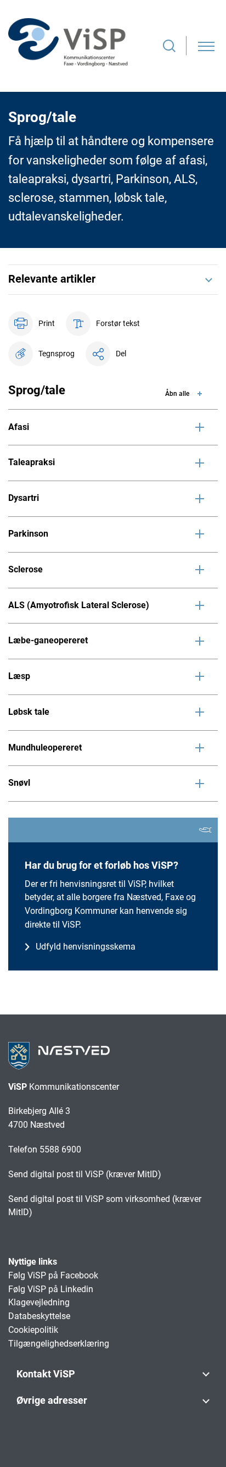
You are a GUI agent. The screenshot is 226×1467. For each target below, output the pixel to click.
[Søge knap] (169, 46)
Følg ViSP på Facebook (54, 1275)
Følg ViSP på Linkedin (50, 1289)
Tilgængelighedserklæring (58, 1343)
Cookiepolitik (33, 1330)
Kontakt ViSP (45, 1374)
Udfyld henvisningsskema (85, 946)
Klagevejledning (39, 1302)
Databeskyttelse (39, 1316)
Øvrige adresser (51, 1400)
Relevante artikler (51, 278)
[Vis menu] (206, 46)
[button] (41, 353)
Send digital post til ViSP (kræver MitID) (84, 1174)
